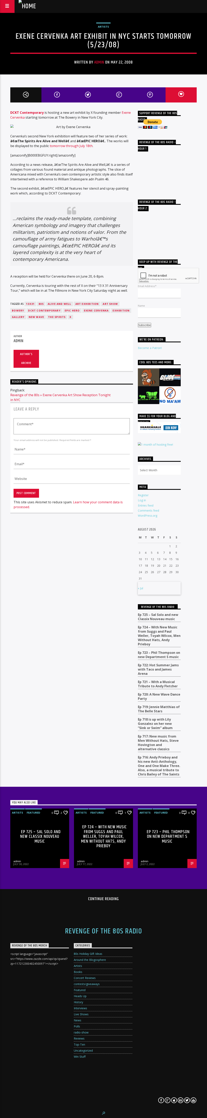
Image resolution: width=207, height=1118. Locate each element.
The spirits (56, 317)
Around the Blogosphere (90, 960)
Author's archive (26, 359)
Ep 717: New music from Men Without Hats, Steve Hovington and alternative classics (158, 742)
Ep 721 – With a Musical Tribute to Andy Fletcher (158, 684)
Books (78, 972)
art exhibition (87, 304)
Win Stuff (80, 1056)
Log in (142, 500)
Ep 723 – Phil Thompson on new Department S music (159, 655)
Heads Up (80, 996)
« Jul (140, 588)
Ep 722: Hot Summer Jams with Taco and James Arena (158, 669)
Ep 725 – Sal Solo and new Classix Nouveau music (158, 617)
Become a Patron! (150, 348)
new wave (36, 317)
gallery (18, 317)
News (77, 1020)
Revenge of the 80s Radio (157, 606)
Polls (77, 1026)
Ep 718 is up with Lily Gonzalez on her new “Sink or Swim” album (155, 723)
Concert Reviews (85, 978)
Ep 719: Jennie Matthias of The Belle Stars (159, 709)
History (78, 1002)
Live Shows (81, 1014)
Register (143, 495)
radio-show (81, 1032)
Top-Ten (79, 1044)
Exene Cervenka (96, 310)
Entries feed (145, 505)
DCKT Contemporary (27, 112)
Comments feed (148, 510)
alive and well (59, 304)
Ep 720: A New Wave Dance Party (159, 696)
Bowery (18, 310)
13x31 (30, 304)
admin (99, 62)
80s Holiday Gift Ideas (88, 954)
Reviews (79, 1038)
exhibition (121, 310)
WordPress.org (147, 515)
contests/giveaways (87, 984)
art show (110, 304)
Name (141, 305)
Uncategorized (83, 1050)
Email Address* (147, 286)
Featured (33, 812)
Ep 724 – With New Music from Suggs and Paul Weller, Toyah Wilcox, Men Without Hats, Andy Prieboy (159, 635)
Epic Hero (72, 310)
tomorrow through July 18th (71, 146)
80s (41, 304)
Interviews (80, 1008)
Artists (103, 26)
